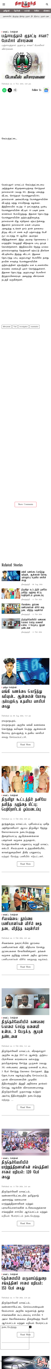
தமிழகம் (7, 11)
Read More (25, 744)
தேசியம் (17, 11)
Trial (14, 327)
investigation (23, 327)
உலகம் (27, 11)
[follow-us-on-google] (46, 90)
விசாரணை (6, 327)
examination (34, 327)
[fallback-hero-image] (11, 576)
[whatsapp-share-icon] (4, 92)
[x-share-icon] (10, 92)
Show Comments (25, 504)
